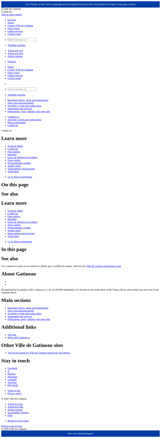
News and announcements (21, 103)
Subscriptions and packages (21, 168)
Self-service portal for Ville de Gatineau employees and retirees (39, 352)
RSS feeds (13, 385)
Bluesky (12, 374)
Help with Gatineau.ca (19, 337)
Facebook (12, 368)
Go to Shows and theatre (20, 177)
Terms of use (14, 390)
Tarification (13, 171)
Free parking (14, 151)
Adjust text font (15, 53)
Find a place (14, 28)
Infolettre (12, 154)
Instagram (12, 376)
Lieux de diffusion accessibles (22, 157)
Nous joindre (14, 160)
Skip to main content (11, 14)
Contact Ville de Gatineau (20, 25)
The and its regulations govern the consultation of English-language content (80, 4)
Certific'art (13, 125)
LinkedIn (12, 379)
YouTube (12, 382)
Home (11, 22)
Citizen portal (14, 34)
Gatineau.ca (13, 116)
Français (12, 20)
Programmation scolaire (19, 163)
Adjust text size (15, 50)
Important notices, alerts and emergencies (28, 100)
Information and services (20, 108)
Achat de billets (15, 146)
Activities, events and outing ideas (24, 105)
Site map (12, 334)
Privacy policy (15, 393)
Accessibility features (18, 412)
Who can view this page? (80, 433)
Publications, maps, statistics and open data (29, 111)
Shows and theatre (17, 122)
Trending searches (16, 45)
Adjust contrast (15, 56)
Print (10, 415)
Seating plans (14, 166)
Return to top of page (18, 420)
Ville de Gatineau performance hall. (103, 266)
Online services (15, 31)
